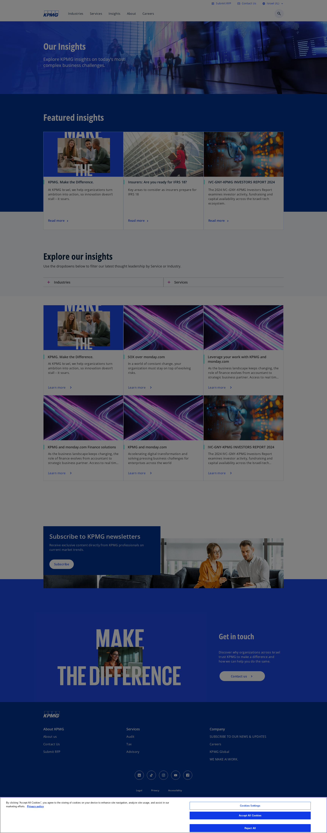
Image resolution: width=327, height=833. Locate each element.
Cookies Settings (250, 805)
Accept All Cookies (250, 815)
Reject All (250, 828)
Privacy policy (35, 806)
